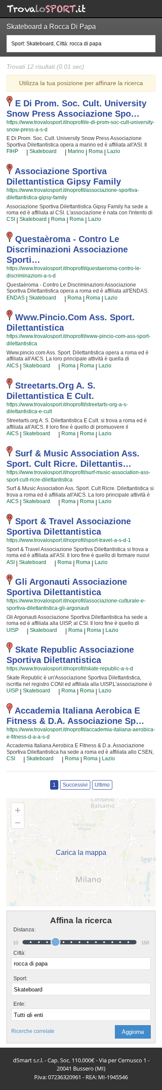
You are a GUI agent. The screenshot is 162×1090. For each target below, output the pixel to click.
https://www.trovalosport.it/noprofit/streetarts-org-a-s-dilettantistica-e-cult (67, 408)
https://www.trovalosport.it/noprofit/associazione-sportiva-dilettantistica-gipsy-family (72, 194)
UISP (12, 630)
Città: (19, 953)
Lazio (113, 151)
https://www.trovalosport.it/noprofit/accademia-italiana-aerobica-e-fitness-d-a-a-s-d (80, 733)
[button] (133, 1032)
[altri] (22, 151)
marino (76, 151)
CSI (10, 219)
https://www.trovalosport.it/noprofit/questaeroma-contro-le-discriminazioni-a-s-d (73, 272)
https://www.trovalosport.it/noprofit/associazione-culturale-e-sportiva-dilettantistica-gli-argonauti (76, 604)
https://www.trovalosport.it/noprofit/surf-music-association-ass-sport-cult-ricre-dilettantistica (78, 476)
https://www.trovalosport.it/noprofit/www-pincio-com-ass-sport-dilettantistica (78, 340)
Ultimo (102, 785)
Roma (87, 691)
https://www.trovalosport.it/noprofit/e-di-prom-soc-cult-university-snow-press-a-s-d (80, 126)
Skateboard (43, 151)
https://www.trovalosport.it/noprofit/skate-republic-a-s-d (69, 669)
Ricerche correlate (32, 1031)
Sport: (20, 978)
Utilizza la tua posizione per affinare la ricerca (81, 83)
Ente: (19, 1004)
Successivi (75, 785)
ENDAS (15, 298)
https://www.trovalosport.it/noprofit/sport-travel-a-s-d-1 (68, 540)
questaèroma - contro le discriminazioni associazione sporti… (67, 249)
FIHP (12, 151)
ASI (10, 562)
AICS (12, 366)
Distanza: (21, 930)
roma (96, 151)
